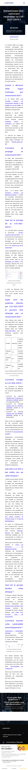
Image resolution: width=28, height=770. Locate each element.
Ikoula (16, 121)
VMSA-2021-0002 (10, 331)
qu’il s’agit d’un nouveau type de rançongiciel (14, 615)
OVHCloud (8, 124)
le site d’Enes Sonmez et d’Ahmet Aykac (14, 517)
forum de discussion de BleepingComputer (14, 547)
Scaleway (8, 121)
